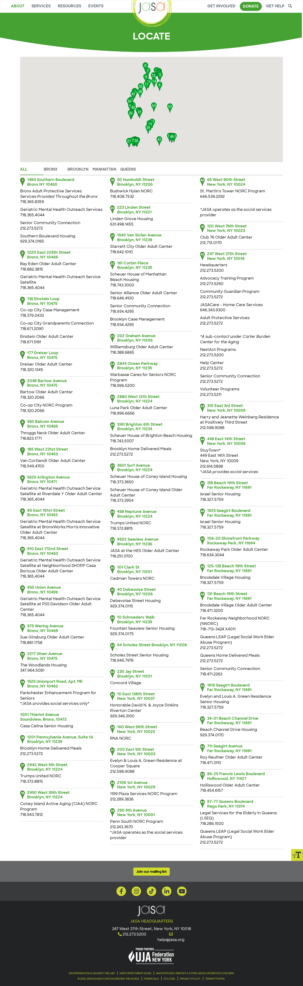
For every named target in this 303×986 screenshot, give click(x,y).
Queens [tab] (128, 169)
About (17, 6)
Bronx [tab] (51, 169)
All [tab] (23, 169)
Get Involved (221, 6)
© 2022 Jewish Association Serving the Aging (108, 978)
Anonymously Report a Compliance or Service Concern (195, 973)
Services (41, 6)
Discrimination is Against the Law (92, 973)
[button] (160, 75)
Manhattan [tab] (104, 169)
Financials (151, 978)
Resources (69, 6)
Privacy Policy (190, 978)
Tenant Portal (215, 978)
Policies (169, 978)
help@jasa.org (170, 939)
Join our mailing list (151, 871)
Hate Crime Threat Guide (135, 973)
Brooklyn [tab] (78, 169)
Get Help (275, 6)
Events (95, 6)
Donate (251, 6)
